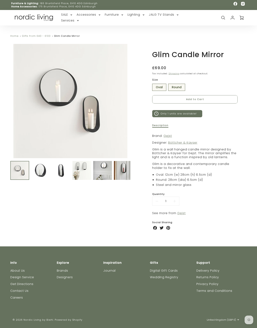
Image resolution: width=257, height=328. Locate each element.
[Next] (133, 101)
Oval (159, 86)
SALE (64, 15)
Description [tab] (160, 125)
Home (14, 36)
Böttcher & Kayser (182, 142)
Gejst (167, 136)
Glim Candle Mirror (67, 36)
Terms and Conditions (214, 291)
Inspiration (112, 263)
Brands (62, 270)
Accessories (86, 15)
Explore (63, 263)
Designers (65, 277)
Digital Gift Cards (164, 270)
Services (68, 21)
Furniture (112, 15)
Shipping (174, 73)
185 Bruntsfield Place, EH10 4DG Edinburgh (68, 3)
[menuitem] (67, 15)
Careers (16, 297)
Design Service (22, 277)
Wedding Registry (164, 277)
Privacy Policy (207, 284)
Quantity (158, 194)
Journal (109, 270)
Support (203, 263)
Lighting (134, 15)
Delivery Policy (208, 270)
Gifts (154, 263)
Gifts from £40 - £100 (36, 36)
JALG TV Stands (161, 15)
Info (13, 263)
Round (177, 86)
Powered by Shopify (68, 319)
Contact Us (19, 291)
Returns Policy (207, 277)
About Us (17, 270)
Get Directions (21, 284)
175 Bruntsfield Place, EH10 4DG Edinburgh (67, 6)
